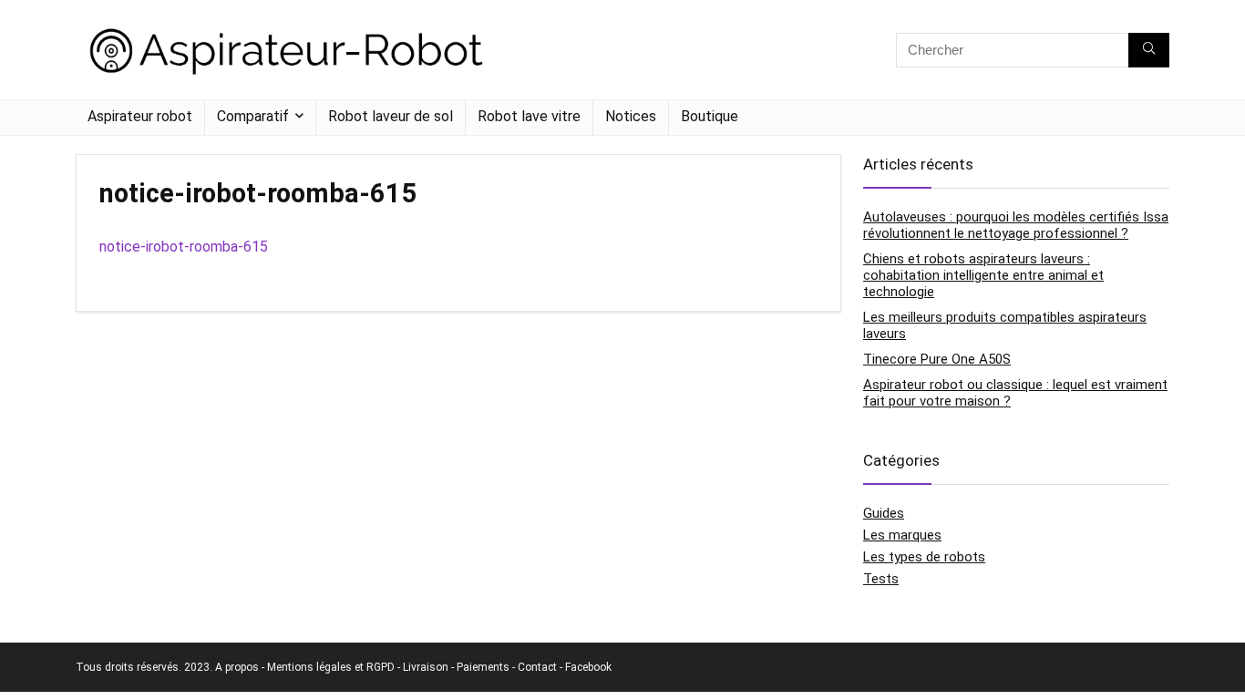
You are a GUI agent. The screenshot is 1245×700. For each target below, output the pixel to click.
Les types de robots (924, 557)
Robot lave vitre (529, 116)
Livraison (425, 667)
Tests (881, 579)
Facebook (588, 667)
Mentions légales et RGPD (331, 667)
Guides (883, 513)
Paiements (483, 667)
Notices (630, 116)
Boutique (709, 116)
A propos (237, 667)
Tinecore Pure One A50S (937, 359)
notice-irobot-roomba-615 (183, 246)
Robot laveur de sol (390, 116)
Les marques (902, 535)
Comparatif (253, 116)
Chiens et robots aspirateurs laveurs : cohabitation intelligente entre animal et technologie (983, 275)
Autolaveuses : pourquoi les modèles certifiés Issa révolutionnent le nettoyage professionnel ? (1015, 225)
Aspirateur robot (139, 116)
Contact (537, 667)
